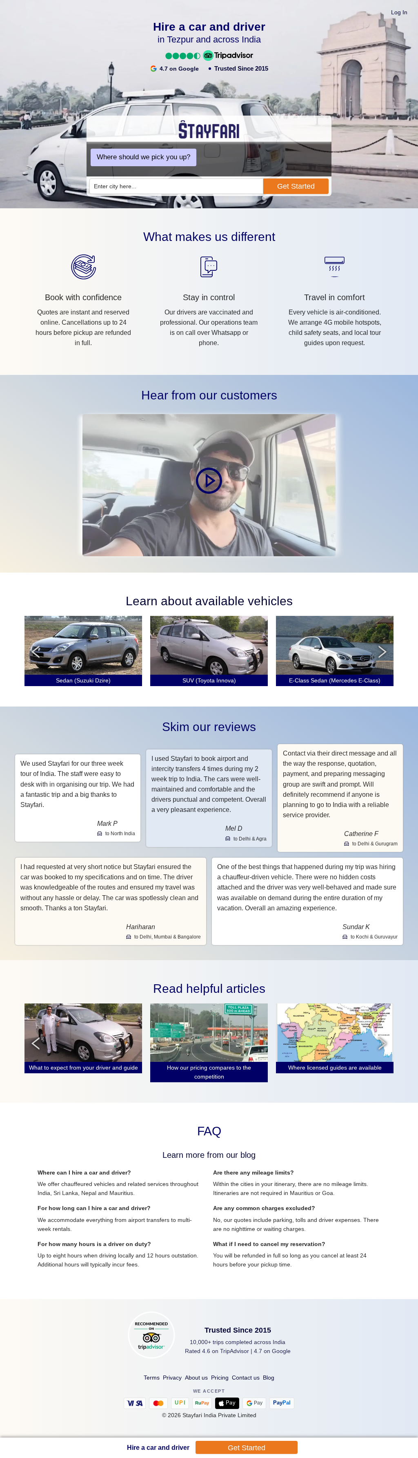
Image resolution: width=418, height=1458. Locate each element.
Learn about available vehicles (209, 601)
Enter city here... (115, 186)
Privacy (172, 1377)
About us (196, 1377)
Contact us (246, 1377)
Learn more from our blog (209, 1154)
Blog (268, 1377)
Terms (152, 1377)
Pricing (220, 1377)
